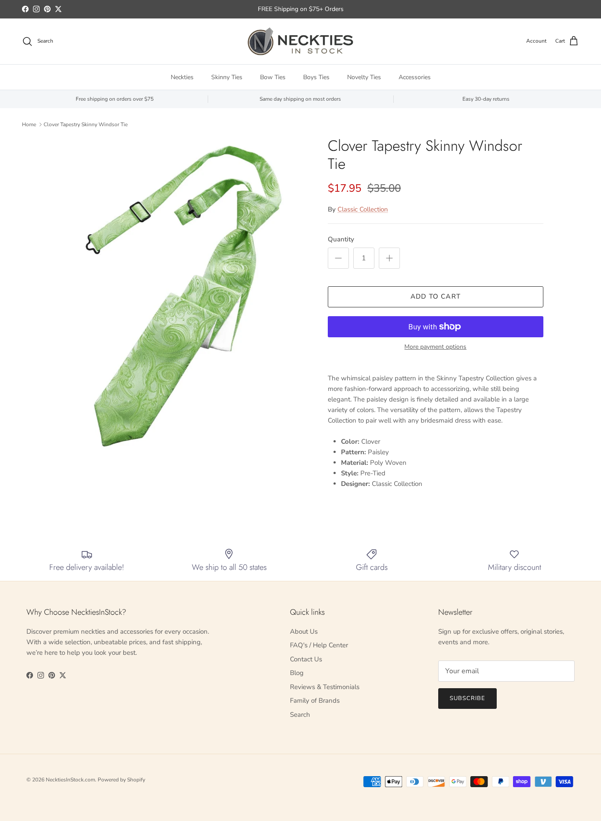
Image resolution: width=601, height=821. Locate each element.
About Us (304, 631)
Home (29, 124)
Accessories (415, 77)
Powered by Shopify (121, 779)
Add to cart (435, 296)
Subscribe (467, 698)
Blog (297, 672)
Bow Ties (273, 77)
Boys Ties (316, 77)
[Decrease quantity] (338, 258)
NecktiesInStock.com (70, 779)
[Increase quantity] (389, 258)
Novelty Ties (364, 77)
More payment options (435, 347)
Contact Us (306, 659)
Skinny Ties (226, 77)
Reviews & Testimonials (324, 686)
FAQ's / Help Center (319, 645)
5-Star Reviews (318, 12)
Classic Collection (362, 209)
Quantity (341, 239)
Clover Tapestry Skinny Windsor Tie (86, 124)
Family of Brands (315, 700)
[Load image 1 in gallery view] (183, 296)
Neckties (182, 77)
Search (300, 714)
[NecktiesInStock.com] (300, 41)
